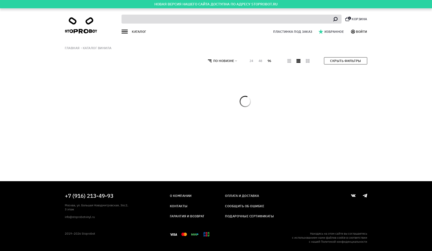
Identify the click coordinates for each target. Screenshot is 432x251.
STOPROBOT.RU (264, 4)
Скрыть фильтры (345, 61)
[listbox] (221, 61)
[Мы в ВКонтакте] (353, 195)
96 (269, 61)
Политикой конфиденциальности (344, 242)
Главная (72, 48)
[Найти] (335, 19)
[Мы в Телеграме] (365, 196)
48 (260, 61)
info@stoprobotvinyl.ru (80, 217)
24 (251, 61)
